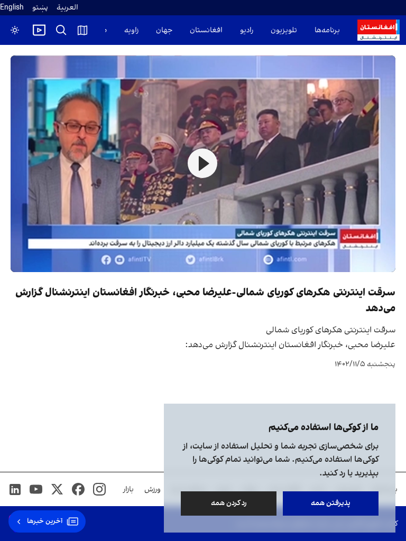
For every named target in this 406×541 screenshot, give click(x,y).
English (12, 7)
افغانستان (206, 30)
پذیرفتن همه (330, 503)
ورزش (152, 489)
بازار (128, 489)
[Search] (61, 30)
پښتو (40, 7)
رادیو (246, 30)
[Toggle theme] (14, 30)
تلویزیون (284, 30)
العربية (67, 7)
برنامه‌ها (327, 30)
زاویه (131, 30)
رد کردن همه (229, 503)
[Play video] (39, 30)
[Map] (82, 30)
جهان (164, 30)
